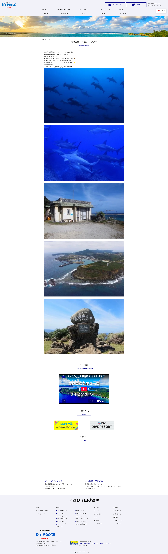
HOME (44, 9)
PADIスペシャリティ (81, 516)
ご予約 (138, 4)
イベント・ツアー (83, 9)
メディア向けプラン (62, 524)
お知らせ (102, 13)
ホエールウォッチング (82, 518)
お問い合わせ (116, 4)
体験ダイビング (80, 510)
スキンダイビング (62, 518)
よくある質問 (121, 13)
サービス (96, 507)
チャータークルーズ (81, 521)
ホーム (44, 39)
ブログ (83, 13)
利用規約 (115, 517)
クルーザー (44, 13)
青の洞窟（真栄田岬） (82, 524)
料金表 (121, 9)
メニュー (102, 9)
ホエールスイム (61, 521)
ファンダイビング (62, 510)
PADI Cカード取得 (81, 513)
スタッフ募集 (117, 511)
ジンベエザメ (60, 527)
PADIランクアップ (62, 516)
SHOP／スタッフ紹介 (63, 9)
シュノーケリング (62, 513)
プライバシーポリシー (119, 520)
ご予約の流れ (63, 13)
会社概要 (115, 507)
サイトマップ (117, 523)
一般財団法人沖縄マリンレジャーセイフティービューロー (95, 543)
